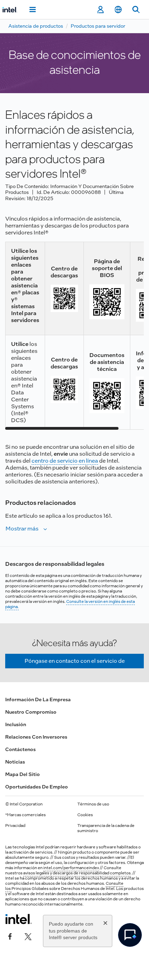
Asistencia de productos (35, 26)
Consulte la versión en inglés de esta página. (70, 604)
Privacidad (15, 825)
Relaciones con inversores (36, 737)
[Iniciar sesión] (100, 9)
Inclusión (15, 724)
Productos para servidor (98, 26)
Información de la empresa (38, 699)
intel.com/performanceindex (71, 868)
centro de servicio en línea (65, 460)
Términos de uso (93, 804)
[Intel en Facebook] (10, 935)
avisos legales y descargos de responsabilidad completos (77, 873)
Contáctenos (20, 749)
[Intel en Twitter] (28, 935)
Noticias (15, 762)
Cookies (85, 815)
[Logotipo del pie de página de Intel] (18, 919)
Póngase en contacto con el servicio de (75, 661)
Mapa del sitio (22, 774)
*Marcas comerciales (25, 815)
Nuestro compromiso (30, 712)
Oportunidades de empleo (36, 787)
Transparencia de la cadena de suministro (105, 828)
